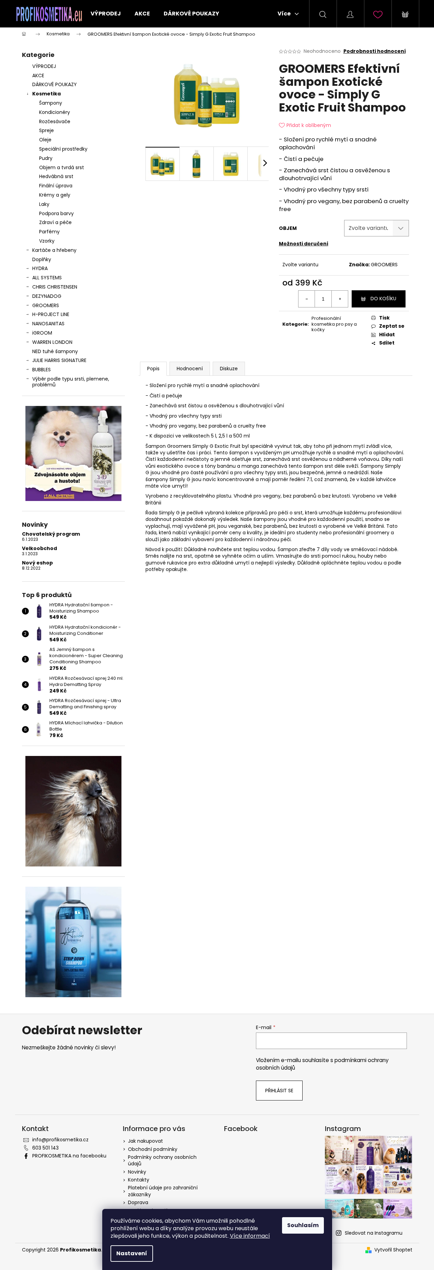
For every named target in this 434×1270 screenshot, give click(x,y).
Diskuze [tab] (229, 368)
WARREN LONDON (52, 342)
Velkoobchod (39, 548)
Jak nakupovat (145, 1141)
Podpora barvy (56, 213)
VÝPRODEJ (44, 66)
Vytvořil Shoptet (393, 1250)
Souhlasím (303, 1225)
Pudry (45, 158)
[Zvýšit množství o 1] (339, 299)
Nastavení (131, 1253)
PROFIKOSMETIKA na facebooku (69, 1155)
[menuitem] (106, 13)
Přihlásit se (279, 1090)
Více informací (250, 1236)
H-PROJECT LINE (50, 314)
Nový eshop (37, 563)
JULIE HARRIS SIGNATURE (59, 360)
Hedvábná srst (56, 176)
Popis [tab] (153, 368)
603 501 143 (45, 1147)
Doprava (138, 1202)
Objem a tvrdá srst (61, 167)
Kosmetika (46, 93)
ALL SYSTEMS (47, 277)
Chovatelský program (51, 534)
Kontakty (138, 1179)
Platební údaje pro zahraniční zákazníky (163, 1191)
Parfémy (49, 231)
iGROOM (42, 332)
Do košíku (383, 298)
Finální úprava (55, 185)
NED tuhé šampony (55, 351)
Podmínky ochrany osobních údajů (162, 1160)
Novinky (137, 1171)
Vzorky (47, 240)
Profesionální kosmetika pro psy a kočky (334, 324)
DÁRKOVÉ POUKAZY (54, 84)
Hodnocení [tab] (190, 368)
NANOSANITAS (48, 323)
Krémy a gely (54, 194)
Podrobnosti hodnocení (374, 51)
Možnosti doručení (303, 243)
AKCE (38, 75)
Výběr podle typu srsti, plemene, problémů (70, 381)
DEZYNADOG (46, 296)
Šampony (50, 103)
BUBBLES (41, 369)
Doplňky (41, 259)
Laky (44, 204)
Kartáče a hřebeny (54, 250)
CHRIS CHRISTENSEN (54, 286)
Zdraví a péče (55, 222)
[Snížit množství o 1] (306, 299)
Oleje (45, 139)
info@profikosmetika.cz (60, 1139)
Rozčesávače (54, 121)
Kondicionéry (54, 112)
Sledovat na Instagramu (373, 1233)
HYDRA (40, 268)
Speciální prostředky (63, 148)
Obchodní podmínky (152, 1149)
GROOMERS (45, 305)
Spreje (46, 130)
